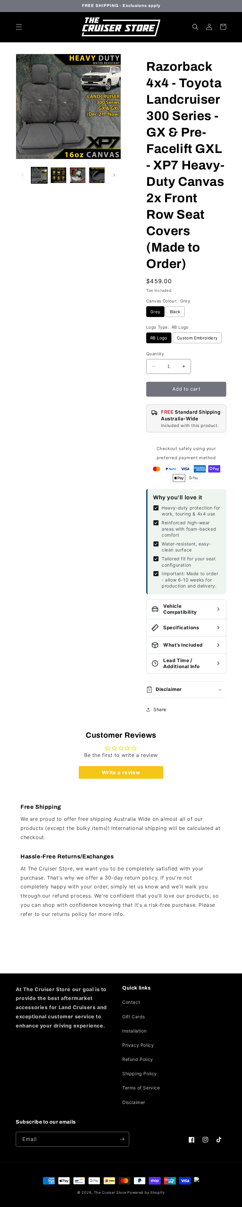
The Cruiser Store (110, 1192)
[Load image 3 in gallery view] (78, 175)
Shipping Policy (139, 1073)
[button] (19, 27)
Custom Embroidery (197, 337)
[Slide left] (23, 175)
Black (175, 311)
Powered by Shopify (146, 1192)
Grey (155, 311)
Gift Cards (133, 1016)
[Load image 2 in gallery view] (58, 175)
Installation (134, 1030)
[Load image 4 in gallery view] (97, 175)
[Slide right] (114, 175)
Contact (131, 1002)
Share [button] (159, 709)
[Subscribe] (122, 1139)
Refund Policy (137, 1059)
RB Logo (158, 337)
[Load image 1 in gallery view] (39, 175)
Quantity (155, 353)
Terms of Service (141, 1087)
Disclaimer (133, 1102)
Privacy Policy (138, 1045)
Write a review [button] (121, 772)
